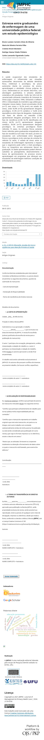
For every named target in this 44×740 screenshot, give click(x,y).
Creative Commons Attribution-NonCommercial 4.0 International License (20, 714)
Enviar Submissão (11, 576)
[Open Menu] (2, 2)
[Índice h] (11, 601)
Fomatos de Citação (10, 234)
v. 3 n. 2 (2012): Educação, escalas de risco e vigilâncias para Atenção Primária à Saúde (21, 11)
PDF (7, 198)
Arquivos (12, 7)
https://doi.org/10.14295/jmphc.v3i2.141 (21, 64)
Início (4, 7)
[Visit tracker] (4, 646)
